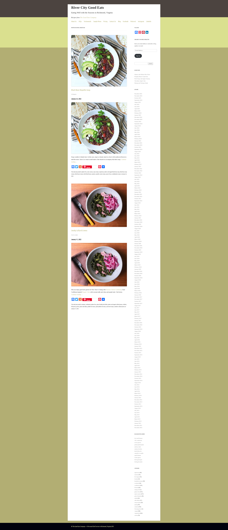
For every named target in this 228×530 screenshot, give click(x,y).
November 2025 (138, 96)
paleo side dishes (83, 306)
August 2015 (137, 357)
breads (136, 479)
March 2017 (137, 316)
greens (77, 306)
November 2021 (138, 196)
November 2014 (138, 376)
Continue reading (77, 294)
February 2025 (138, 113)
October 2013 (137, 404)
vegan (135, 511)
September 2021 (138, 200)
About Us (74, 21)
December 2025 (138, 93)
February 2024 (138, 138)
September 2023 (138, 149)
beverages (136, 476)
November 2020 (138, 222)
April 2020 (137, 237)
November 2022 (138, 170)
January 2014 (137, 397)
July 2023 (136, 153)
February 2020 (138, 241)
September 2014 (138, 380)
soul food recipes (110, 306)
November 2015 (138, 350)
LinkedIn (148, 21)
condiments (88, 304)
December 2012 (138, 425)
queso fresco (109, 174)
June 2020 (136, 233)
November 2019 (138, 248)
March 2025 (137, 111)
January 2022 (137, 192)
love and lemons (138, 438)
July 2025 (136, 104)
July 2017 (136, 307)
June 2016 (136, 335)
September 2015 (138, 355)
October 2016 (137, 327)
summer (136, 506)
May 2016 (136, 337)
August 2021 (137, 203)
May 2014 (136, 389)
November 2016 (138, 325)
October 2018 (137, 275)
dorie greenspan (138, 459)
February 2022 (138, 190)
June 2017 (136, 310)
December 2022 (138, 168)
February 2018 (138, 292)
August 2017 (137, 305)
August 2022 (137, 177)
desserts (136, 487)
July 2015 (136, 359)
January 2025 (137, 115)
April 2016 (137, 340)
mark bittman (137, 455)
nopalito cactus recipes (101, 174)
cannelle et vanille (138, 453)
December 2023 (138, 143)
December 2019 (138, 245)
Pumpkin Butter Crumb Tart (141, 76)
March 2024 (137, 136)
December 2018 (138, 271)
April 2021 (137, 211)
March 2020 (137, 239)
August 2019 (137, 254)
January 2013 (137, 423)
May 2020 (136, 235)
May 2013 (136, 414)
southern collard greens (119, 306)
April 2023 (137, 160)
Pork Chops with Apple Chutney (142, 78)
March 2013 (137, 419)
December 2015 (138, 348)
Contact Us (113, 21)
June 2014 (136, 387)
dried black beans (87, 174)
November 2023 (138, 145)
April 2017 (137, 314)
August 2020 (137, 228)
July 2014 (136, 384)
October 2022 (137, 173)
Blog (119, 21)
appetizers (136, 472)
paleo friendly (100, 304)
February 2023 (138, 164)
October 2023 (137, 147)
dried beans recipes (79, 174)
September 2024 (138, 123)
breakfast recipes (138, 481)
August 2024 (137, 126)
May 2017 (136, 312)
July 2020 (136, 230)
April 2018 (137, 288)
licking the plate (138, 462)
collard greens (119, 304)
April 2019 (137, 262)
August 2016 (137, 331)
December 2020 (138, 220)
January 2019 (137, 269)
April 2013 (137, 417)
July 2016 (136, 333)
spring (136, 504)
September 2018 (138, 277)
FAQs (80, 21)
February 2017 (138, 318)
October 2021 (137, 198)
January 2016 (137, 346)
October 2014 (137, 378)
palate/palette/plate (139, 444)
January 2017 (137, 320)
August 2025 (137, 102)
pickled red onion (91, 306)
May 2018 (136, 286)
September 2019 (138, 252)
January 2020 (137, 243)
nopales (93, 174)
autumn (83, 304)
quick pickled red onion (101, 306)
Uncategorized (138, 509)
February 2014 (138, 395)
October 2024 (137, 121)
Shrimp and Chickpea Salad (141, 83)
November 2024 (138, 119)
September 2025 (138, 100)
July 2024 (136, 128)
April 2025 (137, 108)
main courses (90, 171)
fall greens (73, 306)
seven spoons (137, 442)
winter (105, 171)
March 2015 (137, 367)
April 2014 (137, 391)
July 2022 (136, 179)
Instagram (141, 21)
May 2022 (136, 183)
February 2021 (138, 215)
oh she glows (137, 457)
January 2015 (137, 372)
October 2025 (137, 98)
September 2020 (138, 226)
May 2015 (136, 363)
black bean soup (115, 171)
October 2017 (137, 301)
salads (135, 498)
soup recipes (96, 171)
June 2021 (136, 207)
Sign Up (138, 56)
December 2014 (138, 374)
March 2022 (137, 188)
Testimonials (87, 21)
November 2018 (138, 273)
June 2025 (136, 106)
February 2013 (138, 421)
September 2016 (138, 329)
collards (124, 304)
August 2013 (137, 408)
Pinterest (133, 21)
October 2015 (137, 352)
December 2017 (138, 297)
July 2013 (136, 410)
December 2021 (138, 194)
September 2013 (138, 406)
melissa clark (137, 447)
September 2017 (138, 303)
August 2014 (137, 382)
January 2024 (137, 141)
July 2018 (136, 282)
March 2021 (137, 213)
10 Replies (73, 94)
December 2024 (138, 117)
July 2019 (136, 256)
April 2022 (137, 185)
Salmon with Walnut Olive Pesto (142, 74)
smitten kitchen (138, 449)
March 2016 (137, 342)
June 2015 (136, 361)
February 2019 (138, 267)
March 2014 (137, 393)
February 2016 (138, 344)
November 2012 (138, 427)
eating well (137, 489)
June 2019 (136, 258)
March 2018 (137, 290)
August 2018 (137, 280)
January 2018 (137, 295)
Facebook (125, 21)
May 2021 (136, 209)
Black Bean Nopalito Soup (80, 90)
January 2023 (137, 166)
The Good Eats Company (88, 17)
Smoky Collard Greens (79, 230)
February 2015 (138, 369)
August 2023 (137, 151)
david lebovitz (138, 451)
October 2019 (137, 250)
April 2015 (137, 365)
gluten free (84, 171)
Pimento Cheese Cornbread (113, 289)
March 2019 (137, 265)
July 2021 (136, 205)
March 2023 (137, 162)
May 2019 (136, 260)
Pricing (105, 21)
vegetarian (101, 171)
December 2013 (138, 399)
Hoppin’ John (86, 292)
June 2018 (136, 284)
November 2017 (138, 299)
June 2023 (136, 155)
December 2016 (138, 322)
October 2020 (137, 224)
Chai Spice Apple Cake (140, 81)
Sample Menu (97, 21)
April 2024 (137, 134)
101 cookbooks (138, 440)
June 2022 (136, 181)
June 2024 (136, 130)
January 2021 (137, 218)
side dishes (105, 304)
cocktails (136, 483)
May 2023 (136, 158)
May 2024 (136, 132)
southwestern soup (116, 174)
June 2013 (136, 412)
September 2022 (138, 175)
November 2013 (138, 402)
